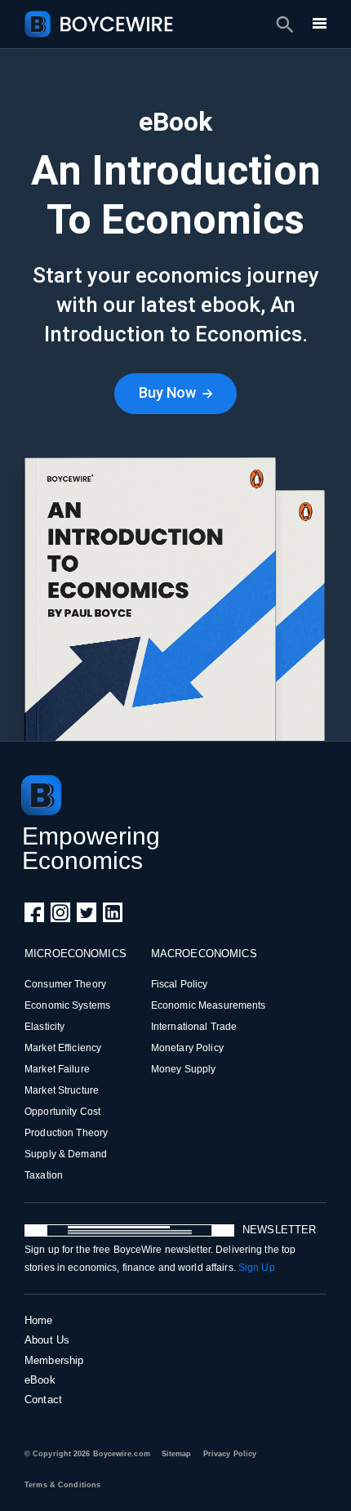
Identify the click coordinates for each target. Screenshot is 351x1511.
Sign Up (256, 1267)
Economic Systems (67, 1005)
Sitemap (177, 1454)
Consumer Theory (65, 984)
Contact (43, 1399)
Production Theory (66, 1133)
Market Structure (61, 1090)
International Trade (194, 1026)
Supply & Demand (65, 1154)
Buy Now (169, 392)
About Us (46, 1340)
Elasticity (44, 1026)
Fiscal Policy (179, 984)
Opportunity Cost (62, 1111)
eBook (40, 1380)
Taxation (43, 1175)
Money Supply (183, 1069)
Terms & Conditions (62, 1485)
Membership (53, 1360)
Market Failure (57, 1069)
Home (38, 1320)
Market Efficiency (62, 1048)
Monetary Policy (187, 1048)
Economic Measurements (208, 1005)
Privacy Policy (230, 1454)
